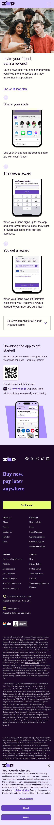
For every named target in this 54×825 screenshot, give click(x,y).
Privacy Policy (35, 564)
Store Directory (35, 532)
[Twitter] (32, 458)
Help (31, 559)
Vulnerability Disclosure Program (39, 585)
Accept (26, 817)
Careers (6, 527)
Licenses (32, 579)
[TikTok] (42, 458)
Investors (6, 537)
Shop (31, 527)
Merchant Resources (11, 588)
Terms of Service (36, 574)
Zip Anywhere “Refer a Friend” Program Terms (24, 322)
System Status (35, 569)
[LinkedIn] (47, 458)
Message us (13, 608)
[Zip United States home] (8, 4)
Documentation (9, 569)
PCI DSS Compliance (12, 583)
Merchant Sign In (10, 579)
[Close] (49, 765)
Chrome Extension (36, 537)
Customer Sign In (36, 542)
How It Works (35, 522)
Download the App (37, 547)
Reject (26, 808)
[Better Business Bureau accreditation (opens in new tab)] (20, 623)
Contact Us (7, 532)
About (5, 522)
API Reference (9, 574)
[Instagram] (37, 458)
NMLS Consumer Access (40, 758)
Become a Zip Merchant (12, 559)
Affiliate (6, 564)
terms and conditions (32, 663)
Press (5, 542)
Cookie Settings (26, 799)
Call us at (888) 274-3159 (19, 596)
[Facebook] (27, 458)
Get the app (27, 505)
